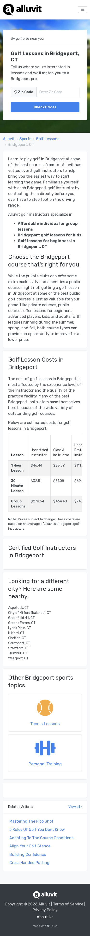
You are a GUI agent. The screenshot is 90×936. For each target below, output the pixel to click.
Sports (25, 138)
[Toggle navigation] (82, 9)
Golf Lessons (47, 138)
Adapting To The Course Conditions (41, 838)
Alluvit (9, 138)
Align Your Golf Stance (29, 846)
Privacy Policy (45, 910)
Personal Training (45, 763)
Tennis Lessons (45, 723)
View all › (75, 807)
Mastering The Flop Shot (31, 821)
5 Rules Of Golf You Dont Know (37, 829)
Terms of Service (68, 904)
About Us (45, 917)
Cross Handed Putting (29, 862)
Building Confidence (27, 854)
